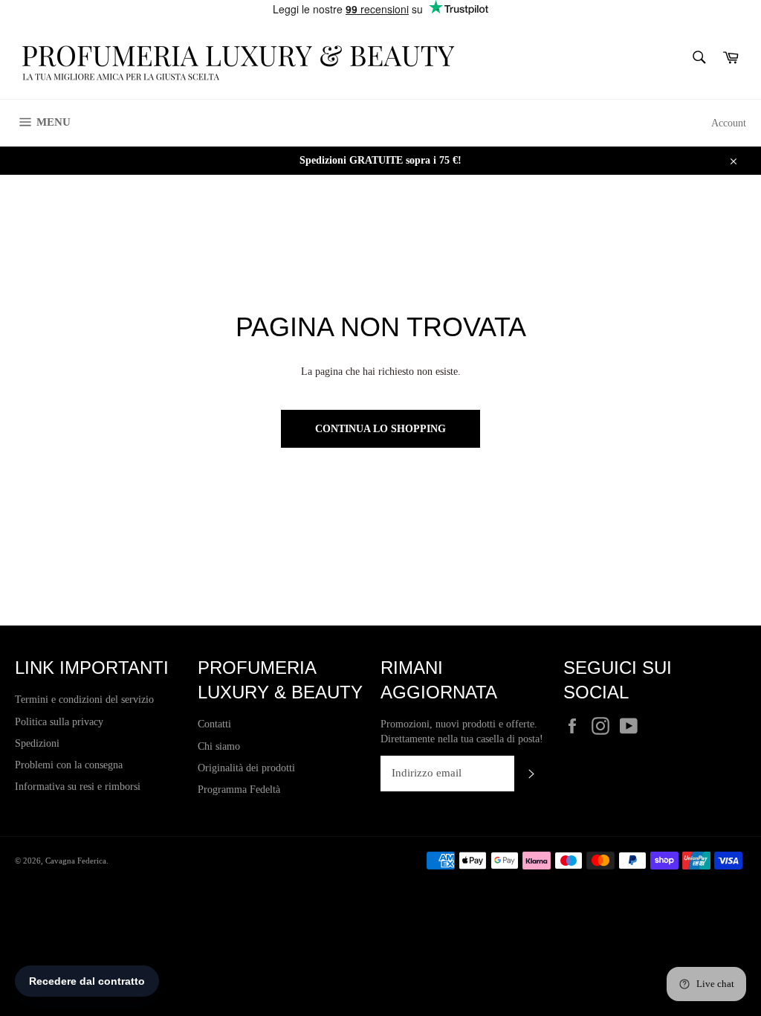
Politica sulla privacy (59, 721)
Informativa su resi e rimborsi (77, 786)
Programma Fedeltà (239, 789)
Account (728, 123)
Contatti (214, 724)
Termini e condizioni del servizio (84, 699)
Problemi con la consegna (69, 765)
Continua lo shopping (380, 428)
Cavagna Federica (75, 860)
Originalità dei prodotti (246, 768)
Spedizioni (37, 743)
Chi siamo (219, 746)
